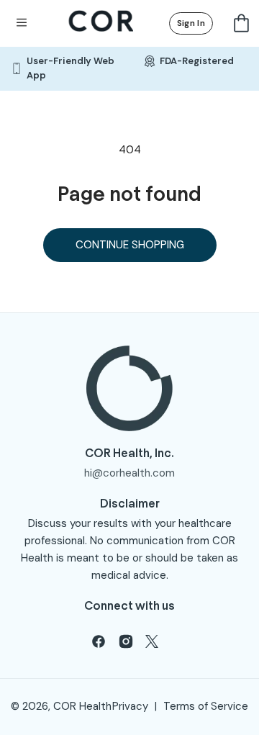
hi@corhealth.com (129, 473)
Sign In (191, 23)
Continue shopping (130, 245)
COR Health (82, 706)
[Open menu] (21, 23)
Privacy (130, 706)
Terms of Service (205, 706)
